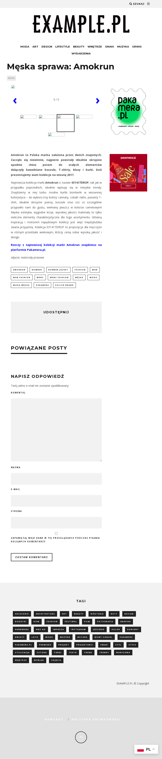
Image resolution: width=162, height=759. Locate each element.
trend (88, 652)
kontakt (54, 719)
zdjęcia (56, 660)
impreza (58, 629)
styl (118, 644)
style (132, 644)
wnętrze (21, 660)
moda (93, 277)
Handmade (22, 629)
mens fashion (59, 277)
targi (58, 652)
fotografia (105, 621)
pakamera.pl (23, 644)
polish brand (64, 285)
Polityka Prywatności (96, 719)
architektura (45, 613)
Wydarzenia (81, 53)
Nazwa (16, 467)
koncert (133, 629)
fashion (80, 269)
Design (46, 46)
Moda (24, 46)
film (87, 621)
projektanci (84, 644)
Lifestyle (62, 46)
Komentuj (18, 392)
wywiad (39, 660)
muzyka (65, 637)
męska (79, 277)
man (95, 269)
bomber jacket (58, 269)
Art (35, 46)
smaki (104, 644)
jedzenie (99, 629)
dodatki (20, 621)
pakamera (42, 285)
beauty (79, 613)
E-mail (15, 489)
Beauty (78, 46)
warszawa (123, 652)
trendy (104, 652)
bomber (37, 269)
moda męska (21, 285)
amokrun (19, 269)
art (64, 613)
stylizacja (22, 652)
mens (40, 277)
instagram (78, 629)
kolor (116, 629)
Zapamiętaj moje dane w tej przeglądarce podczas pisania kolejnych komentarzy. (55, 540)
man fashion (21, 277)
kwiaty (19, 637)
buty (114, 613)
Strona (16, 511)
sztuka (42, 652)
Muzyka (123, 46)
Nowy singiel (104, 637)
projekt (63, 644)
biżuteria (97, 613)
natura (82, 637)
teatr (73, 652)
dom (37, 621)
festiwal (71, 621)
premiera (45, 644)
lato (35, 637)
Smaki (109, 46)
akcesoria (22, 613)
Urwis (137, 46)
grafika (125, 621)
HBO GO (41, 629)
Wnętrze (95, 46)
